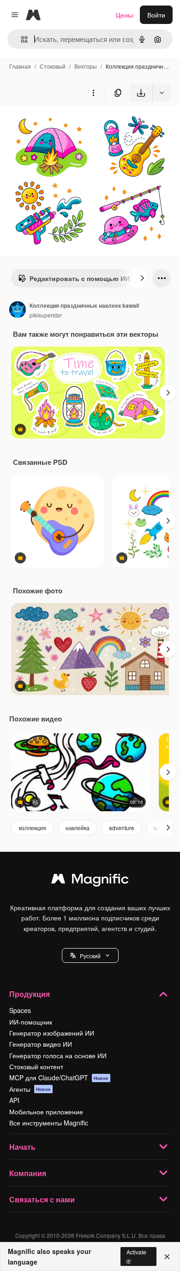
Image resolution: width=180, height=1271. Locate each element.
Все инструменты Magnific (48, 1122)
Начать (22, 1147)
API (14, 1100)
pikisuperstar (46, 315)
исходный (62, 123)
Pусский (90, 956)
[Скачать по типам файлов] (161, 92)
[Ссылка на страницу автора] (17, 310)
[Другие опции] (93, 92)
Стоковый (53, 66)
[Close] (167, 1256)
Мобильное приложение (46, 1111)
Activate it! (136, 1256)
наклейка (78, 828)
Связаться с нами (42, 1199)
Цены (124, 14)
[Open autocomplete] (20, 39)
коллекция (32, 828)
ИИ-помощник (30, 1021)
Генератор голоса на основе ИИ (58, 1055)
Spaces (20, 1010)
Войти (156, 14)
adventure (121, 828)
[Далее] (142, 278)
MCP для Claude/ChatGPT (58, 1077)
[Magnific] (90, 881)
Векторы (85, 66)
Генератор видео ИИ (40, 1043)
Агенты (30, 1089)
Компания (27, 1173)
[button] (90, 955)
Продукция (29, 994)
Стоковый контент (36, 1066)
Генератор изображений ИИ (51, 1032)
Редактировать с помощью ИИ (80, 278)
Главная (20, 66)
